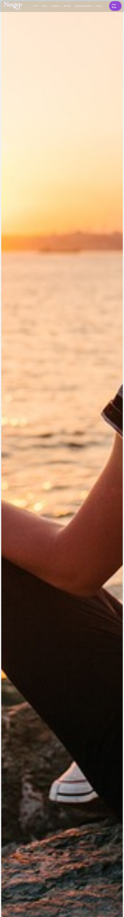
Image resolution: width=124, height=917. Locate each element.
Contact (99, 6)
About (44, 6)
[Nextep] (13, 6)
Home (35, 6)
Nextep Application (83, 6)
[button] (115, 6)
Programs (55, 6)
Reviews (67, 6)
